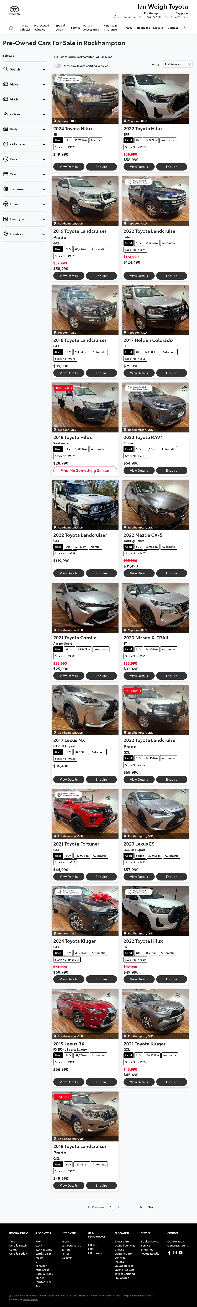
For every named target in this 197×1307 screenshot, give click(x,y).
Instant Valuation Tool (124, 1263)
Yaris (12, 1241)
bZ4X (38, 1245)
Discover (158, 27)
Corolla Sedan (18, 1253)
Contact (173, 27)
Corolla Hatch (18, 1245)
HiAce (65, 1253)
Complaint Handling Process (138, 1295)
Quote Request (124, 1269)
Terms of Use (113, 1295)
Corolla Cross (44, 1274)
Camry (13, 1249)
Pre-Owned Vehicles (41, 27)
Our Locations (127, 17)
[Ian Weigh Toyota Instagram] (176, 1253)
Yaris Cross (42, 1269)
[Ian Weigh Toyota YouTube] (181, 1253)
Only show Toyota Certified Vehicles (85, 66)
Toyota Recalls (150, 1253)
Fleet (128, 27)
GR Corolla (95, 1253)
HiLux (65, 1241)
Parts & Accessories (91, 27)
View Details (69, 166)
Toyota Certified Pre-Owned (125, 1276)
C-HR (38, 1261)
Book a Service (150, 1241)
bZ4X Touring (44, 1249)
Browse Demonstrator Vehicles (124, 1253)
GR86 (91, 1249)
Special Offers (60, 27)
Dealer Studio (30, 1299)
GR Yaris (93, 1245)
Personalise (142, 27)
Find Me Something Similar (85, 470)
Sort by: (155, 64)
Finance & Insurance (110, 27)
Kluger (39, 1278)
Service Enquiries (147, 1247)
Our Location (175, 1241)
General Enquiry (177, 1245)
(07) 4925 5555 (178, 17)
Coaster (67, 1257)
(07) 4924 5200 (153, 17)
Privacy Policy (97, 1295)
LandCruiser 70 (71, 1245)
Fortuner (41, 1265)
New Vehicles (25, 27)
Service (75, 27)
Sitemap (83, 1295)
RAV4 (38, 1241)
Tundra (66, 1249)
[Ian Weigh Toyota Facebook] (170, 1253)
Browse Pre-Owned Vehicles (125, 1243)
